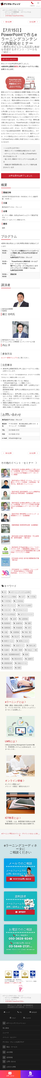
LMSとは (10, 741)
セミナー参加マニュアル (9, 358)
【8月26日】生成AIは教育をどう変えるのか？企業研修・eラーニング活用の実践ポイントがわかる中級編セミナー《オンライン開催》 (25, 471)
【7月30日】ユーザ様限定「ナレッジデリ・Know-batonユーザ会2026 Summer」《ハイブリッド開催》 (24, 571)
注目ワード (20, 645)
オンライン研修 (13, 780)
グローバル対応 (26, 605)
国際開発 (7, 628)
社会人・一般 (32, 650)
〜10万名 (7, 601)
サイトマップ (29, 1007)
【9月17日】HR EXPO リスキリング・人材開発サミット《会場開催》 (25, 514)
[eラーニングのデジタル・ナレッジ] (10, 3)
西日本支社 (18, 659)
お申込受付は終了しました (20, 175)
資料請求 (22, 912)
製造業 (6, 659)
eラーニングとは (14, 702)
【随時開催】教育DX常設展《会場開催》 (25, 525)
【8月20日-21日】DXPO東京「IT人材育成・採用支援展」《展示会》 (25, 537)
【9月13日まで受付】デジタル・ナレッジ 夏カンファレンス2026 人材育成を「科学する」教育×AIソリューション (25, 482)
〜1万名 (32, 597)
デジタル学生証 (9, 614)
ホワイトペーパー (27, 614)
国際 (29, 623)
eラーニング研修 (10, 597)
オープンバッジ (9, 605)
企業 (14, 619)
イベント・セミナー (9, 1037)
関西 (19, 668)
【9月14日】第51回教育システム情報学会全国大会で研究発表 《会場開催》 (25, 492)
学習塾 (6, 637)
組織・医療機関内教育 (12, 654)
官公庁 (16, 637)
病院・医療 (18, 650)
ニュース (6, 1033)
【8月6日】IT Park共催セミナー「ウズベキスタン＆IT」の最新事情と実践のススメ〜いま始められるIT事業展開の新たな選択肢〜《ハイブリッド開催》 (25, 549)
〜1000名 (19, 601)
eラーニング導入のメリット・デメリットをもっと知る (20, 834)
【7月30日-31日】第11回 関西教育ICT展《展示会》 (25, 559)
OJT (22, 597)
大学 (29, 628)
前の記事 (8, 22)
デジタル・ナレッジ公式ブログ (13, 1042)
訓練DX (30, 659)
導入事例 (6, 1028)
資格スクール (22, 663)
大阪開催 (16, 632)
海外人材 (32, 645)
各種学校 (19, 623)
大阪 (5, 632)
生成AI (6, 650)
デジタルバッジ (21, 610)
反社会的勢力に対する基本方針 (16, 1007)
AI (5, 592)
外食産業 (19, 628)
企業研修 (25, 619)
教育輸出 (7, 645)
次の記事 (32, 22)
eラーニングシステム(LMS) (20, 592)
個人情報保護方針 (28, 1005)
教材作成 (28, 637)
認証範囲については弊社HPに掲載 (13, 982)
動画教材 (7, 623)
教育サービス (8, 641)
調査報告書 (8, 663)
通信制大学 (8, 668)
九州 (5, 619)
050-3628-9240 (20, 938)
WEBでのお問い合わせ (22, 879)
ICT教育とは (12, 818)
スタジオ (7, 610)
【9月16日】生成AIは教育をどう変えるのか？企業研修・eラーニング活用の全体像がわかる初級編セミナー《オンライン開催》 (25, 505)
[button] (4, 1023)
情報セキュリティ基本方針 (15, 1005)
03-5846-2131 (20, 946)
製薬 (26, 654)
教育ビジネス (23, 641)
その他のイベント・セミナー (17, 462)
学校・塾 (28, 632)
